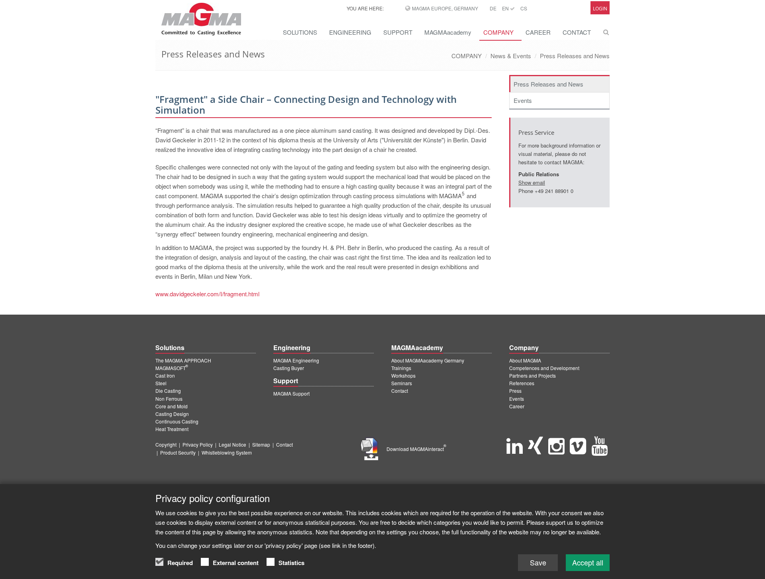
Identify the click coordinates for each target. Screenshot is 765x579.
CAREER (538, 32)
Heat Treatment (171, 428)
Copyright (166, 444)
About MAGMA (525, 360)
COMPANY (498, 32)
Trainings (401, 367)
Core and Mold (171, 406)
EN (506, 8)
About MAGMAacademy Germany (427, 360)
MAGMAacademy (447, 32)
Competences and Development (544, 367)
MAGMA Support (291, 393)
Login (600, 8)
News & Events (510, 55)
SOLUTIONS (300, 32)
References (521, 383)
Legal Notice (232, 444)
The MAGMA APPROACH (183, 360)
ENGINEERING (350, 32)
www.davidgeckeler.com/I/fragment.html (207, 294)
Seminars (401, 383)
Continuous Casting (176, 421)
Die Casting (168, 390)
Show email (531, 182)
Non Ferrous (168, 398)
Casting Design (172, 413)
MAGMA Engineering (296, 360)
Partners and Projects (532, 375)
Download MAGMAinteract (416, 448)
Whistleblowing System (227, 452)
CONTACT (577, 32)
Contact (399, 390)
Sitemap (261, 444)
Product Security (178, 452)
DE (493, 8)
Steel (161, 383)
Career (516, 406)
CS (523, 8)
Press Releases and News (575, 55)
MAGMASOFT (171, 367)
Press (515, 390)
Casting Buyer (288, 367)
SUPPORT (397, 32)
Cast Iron (165, 375)
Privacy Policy (197, 444)
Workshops (403, 375)
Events (523, 100)
